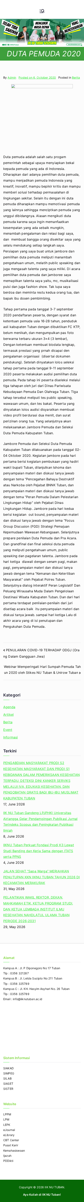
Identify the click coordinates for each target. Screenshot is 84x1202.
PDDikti (8, 1160)
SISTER (8, 1088)
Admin (12, 77)
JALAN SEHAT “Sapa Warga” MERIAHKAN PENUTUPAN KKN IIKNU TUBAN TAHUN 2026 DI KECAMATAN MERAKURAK (41, 877)
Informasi (10, 737)
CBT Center (11, 1140)
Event (7, 730)
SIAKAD (8, 1068)
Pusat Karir (10, 1145)
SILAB (7, 1078)
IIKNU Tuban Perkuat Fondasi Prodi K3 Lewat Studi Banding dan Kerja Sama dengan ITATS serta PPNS (38, 851)
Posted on (37, 77)
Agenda (9, 707)
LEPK (6, 1124)
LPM (6, 1119)
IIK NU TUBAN (54, 1187)
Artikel (8, 714)
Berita (76, 77)
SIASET (8, 1083)
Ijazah (7, 1155)
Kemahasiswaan (14, 1150)
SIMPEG (8, 1073)
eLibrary (8, 1135)
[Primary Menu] (42, 11)
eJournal (9, 1130)
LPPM (7, 1114)
